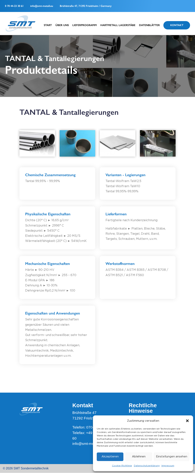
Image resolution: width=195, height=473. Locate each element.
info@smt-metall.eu (41, 6)
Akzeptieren (110, 456)
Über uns (62, 25)
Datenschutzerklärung (147, 466)
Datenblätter (149, 25)
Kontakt (176, 25)
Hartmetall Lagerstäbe (117, 25)
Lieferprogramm (84, 25)
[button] (187, 421)
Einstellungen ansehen (171, 456)
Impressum (167, 466)
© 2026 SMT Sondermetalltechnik (26, 468)
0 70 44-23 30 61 (14, 6)
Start (48, 25)
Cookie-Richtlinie (122, 466)
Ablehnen (138, 456)
